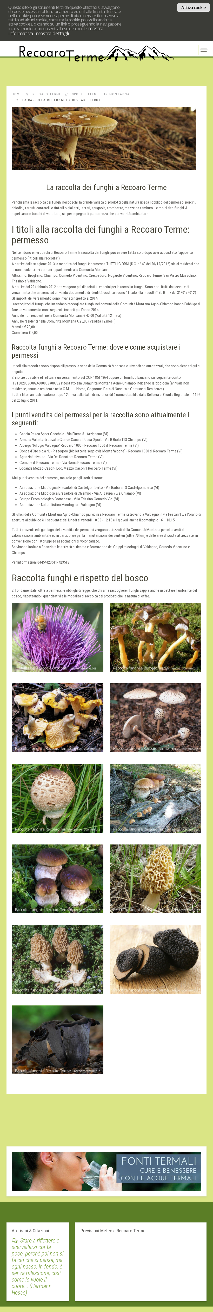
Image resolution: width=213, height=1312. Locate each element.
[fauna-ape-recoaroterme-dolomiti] (57, 640)
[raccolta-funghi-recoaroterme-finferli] (156, 640)
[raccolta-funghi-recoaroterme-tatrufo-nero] (156, 962)
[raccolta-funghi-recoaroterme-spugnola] (156, 881)
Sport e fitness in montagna (101, 94)
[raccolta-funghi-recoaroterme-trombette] (57, 1042)
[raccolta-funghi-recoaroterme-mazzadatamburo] (156, 720)
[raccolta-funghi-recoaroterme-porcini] (156, 801)
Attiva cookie (193, 7)
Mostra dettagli (52, 33)
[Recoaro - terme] (106, 1171)
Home (17, 94)
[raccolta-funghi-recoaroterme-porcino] (57, 881)
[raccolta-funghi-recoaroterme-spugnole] (57, 962)
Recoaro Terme (46, 94)
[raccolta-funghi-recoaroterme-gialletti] (57, 720)
